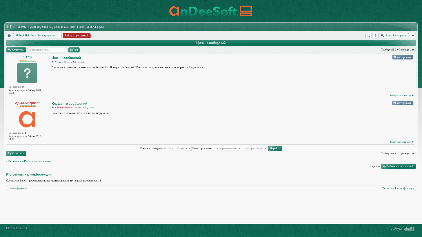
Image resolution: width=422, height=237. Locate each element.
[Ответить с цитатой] (402, 57)
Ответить (18, 49)
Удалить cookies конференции (398, 188)
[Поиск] (368, 35)
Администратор (27, 103)
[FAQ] (375, 35)
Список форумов (17, 188)
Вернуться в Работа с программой (29, 161)
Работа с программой (400, 166)
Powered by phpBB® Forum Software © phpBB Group (409, 229)
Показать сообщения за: (153, 148)
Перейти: (375, 166)
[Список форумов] (9, 35)
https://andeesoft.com (17, 228)
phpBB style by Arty (396, 229)
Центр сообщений (211, 43)
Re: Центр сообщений (69, 103)
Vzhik (27, 57)
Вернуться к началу (400, 95)
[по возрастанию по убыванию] (262, 148)
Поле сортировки (202, 148)
